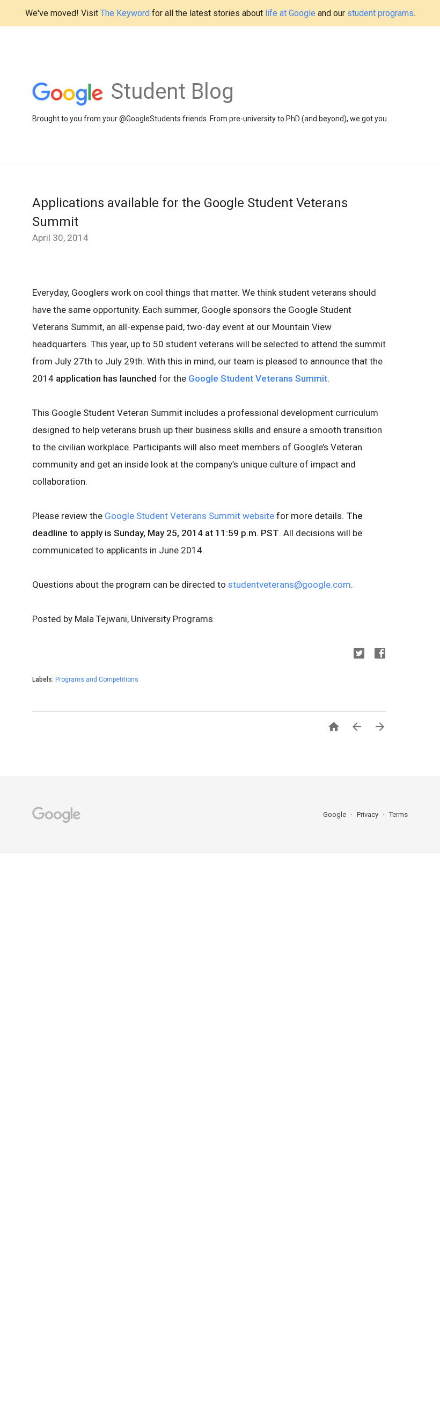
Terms (398, 814)
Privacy (368, 814)
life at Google (290, 13)
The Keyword (125, 13)
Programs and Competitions (96, 679)
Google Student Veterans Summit (257, 378)
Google (335, 814)
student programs (380, 13)
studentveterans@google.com (289, 584)
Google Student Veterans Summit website (189, 515)
